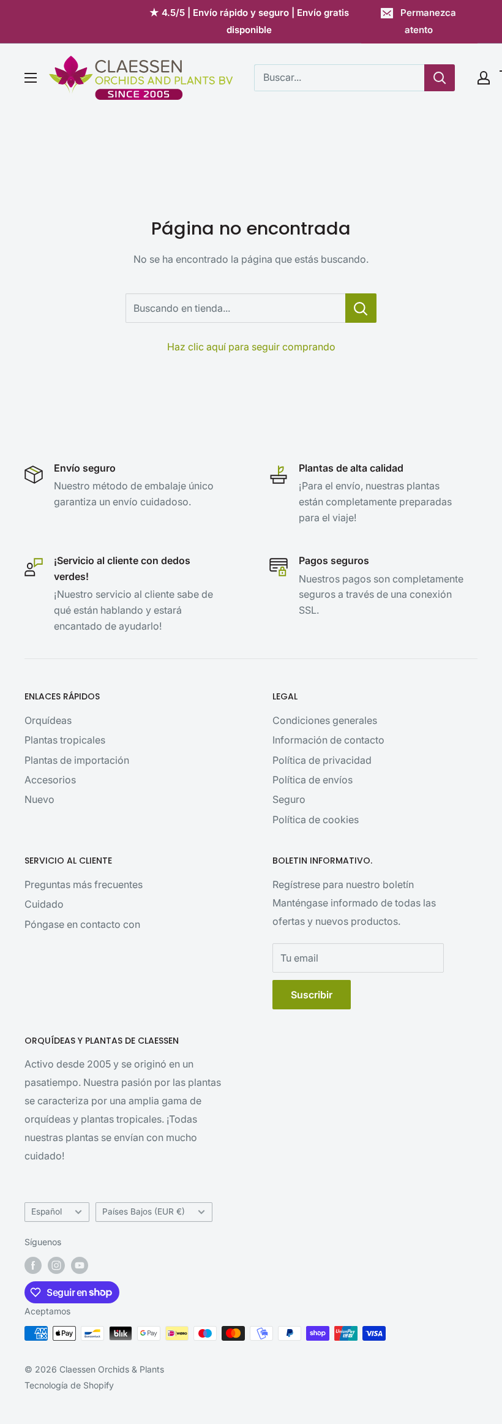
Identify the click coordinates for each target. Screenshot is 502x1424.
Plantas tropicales (64, 740)
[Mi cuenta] (484, 78)
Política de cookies (315, 819)
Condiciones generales (324, 720)
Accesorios (50, 780)
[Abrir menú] (30, 78)
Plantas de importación (76, 760)
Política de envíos (312, 780)
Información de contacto (328, 740)
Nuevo (39, 799)
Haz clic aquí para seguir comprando (251, 347)
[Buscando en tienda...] (360, 308)
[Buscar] (439, 77)
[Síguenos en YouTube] (79, 1265)
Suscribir (311, 995)
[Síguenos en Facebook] (33, 1265)
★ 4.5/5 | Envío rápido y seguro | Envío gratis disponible (249, 21)
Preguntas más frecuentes (83, 884)
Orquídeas (48, 720)
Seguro (288, 799)
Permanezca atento (428, 21)
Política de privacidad (322, 760)
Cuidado (44, 904)
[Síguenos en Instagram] (56, 1265)
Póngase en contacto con (82, 924)
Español (46, 1211)
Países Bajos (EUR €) (143, 1211)
